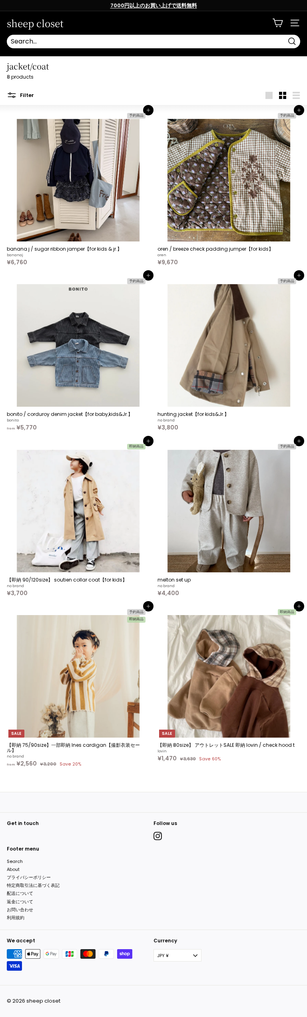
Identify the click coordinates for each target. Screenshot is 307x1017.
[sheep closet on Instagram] (158, 836)
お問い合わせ (20, 909)
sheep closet (35, 23)
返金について (20, 901)
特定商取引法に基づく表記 (33, 885)
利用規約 (15, 917)
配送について (20, 893)
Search (15, 861)
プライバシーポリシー (29, 877)
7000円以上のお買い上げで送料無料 (153, 5)
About (13, 869)
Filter (26, 95)
